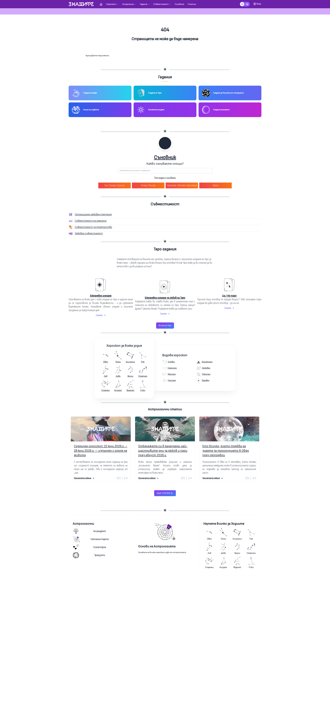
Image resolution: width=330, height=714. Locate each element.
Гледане (99, 315)
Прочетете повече (82, 478)
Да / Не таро (229, 295)
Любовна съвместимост (89, 233)
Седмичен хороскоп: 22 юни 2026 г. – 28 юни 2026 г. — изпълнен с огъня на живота (100, 450)
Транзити (99, 555)
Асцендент (99, 531)
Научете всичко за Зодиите (223, 524)
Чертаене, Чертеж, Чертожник (182, 185)
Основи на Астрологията (157, 546)
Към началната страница (165, 49)
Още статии (163, 493)
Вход (259, 3)
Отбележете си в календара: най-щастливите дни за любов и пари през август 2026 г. (163, 450)
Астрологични (83, 524)
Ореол (215, 185)
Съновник (165, 157)
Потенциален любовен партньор (93, 214)
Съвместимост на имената (90, 220)
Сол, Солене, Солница (115, 185)
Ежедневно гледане (101, 295)
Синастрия (99, 547)
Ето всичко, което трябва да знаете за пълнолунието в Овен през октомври (225, 450)
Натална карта (100, 539)
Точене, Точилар (148, 185)
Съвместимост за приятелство (93, 227)
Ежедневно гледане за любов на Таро (165, 297)
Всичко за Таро (165, 325)
